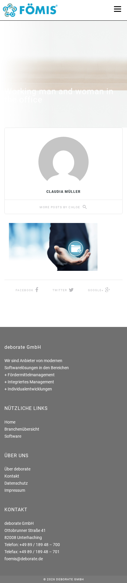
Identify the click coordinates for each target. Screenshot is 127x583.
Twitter (60, 290)
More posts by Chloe (60, 207)
